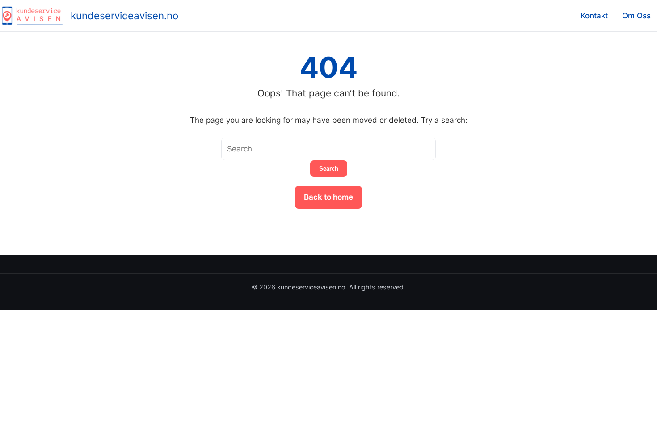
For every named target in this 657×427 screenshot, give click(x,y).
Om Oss (636, 15)
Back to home (328, 197)
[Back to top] (638, 413)
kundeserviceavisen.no (124, 15)
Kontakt (594, 15)
